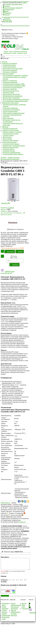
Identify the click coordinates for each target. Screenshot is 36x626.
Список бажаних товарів (4, 611)
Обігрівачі (5, 127)
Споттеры (6, 116)
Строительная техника (9, 142)
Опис (2, 273)
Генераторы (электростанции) (12, 87)
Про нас (13, 610)
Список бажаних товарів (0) (13, 8)
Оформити (7, 13)
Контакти (7, 14)
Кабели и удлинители (10, 80)
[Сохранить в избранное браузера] (28, 501)
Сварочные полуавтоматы (11, 109)
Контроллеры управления (11, 97)
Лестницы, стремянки (10, 72)
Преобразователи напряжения (12, 96)
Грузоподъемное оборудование (13, 154)
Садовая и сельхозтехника (10, 130)
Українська (7, 20)
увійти (24, 2)
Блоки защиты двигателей (11, 94)
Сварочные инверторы (10, 108)
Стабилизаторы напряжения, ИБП (14, 85)
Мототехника (7, 137)
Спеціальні (25, 608)
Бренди (24, 603)
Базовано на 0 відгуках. (14, 213)
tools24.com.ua (5, 502)
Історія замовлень (5, 607)
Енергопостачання (8, 73)
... (17, 35)
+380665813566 (9, 271)
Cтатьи (11, 51)
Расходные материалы (10, 70)
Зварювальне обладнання (10, 103)
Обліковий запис (5, 604)
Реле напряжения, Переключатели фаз (15, 101)
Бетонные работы (8, 149)
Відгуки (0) (8, 273)
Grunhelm (11, 208)
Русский (7, 18)
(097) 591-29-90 (7, 21)
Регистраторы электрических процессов (16, 99)
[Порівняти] (2, 256)
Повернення (6, 615)
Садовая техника (8, 135)
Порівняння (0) (9, 9)
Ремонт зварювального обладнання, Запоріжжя (16, 606)
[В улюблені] (2, 251)
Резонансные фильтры (10, 82)
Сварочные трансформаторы (12, 115)
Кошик (6, 11)
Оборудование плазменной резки (13, 113)
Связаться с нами (22, 53)
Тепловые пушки (8, 92)
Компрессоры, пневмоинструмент (14, 145)
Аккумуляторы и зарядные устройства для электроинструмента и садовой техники (15, 77)
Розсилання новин (5, 618)
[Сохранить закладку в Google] (22, 501)
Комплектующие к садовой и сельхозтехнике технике (12, 132)
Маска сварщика (8, 118)
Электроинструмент (9, 65)
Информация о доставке (15, 612)
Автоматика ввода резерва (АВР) (13, 84)
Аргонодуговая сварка (10, 111)
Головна (3, 157)
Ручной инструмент (9, 67)
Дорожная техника (9, 151)
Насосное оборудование (10, 140)
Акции (14, 53)
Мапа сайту (23, 606)
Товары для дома (13, 157)
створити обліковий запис (13, 4)
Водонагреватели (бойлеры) (10, 159)
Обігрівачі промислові (10, 128)
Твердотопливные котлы (11, 91)
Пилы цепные (7, 139)
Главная (6, 51)
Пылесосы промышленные (11, 152)
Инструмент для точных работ (13, 68)
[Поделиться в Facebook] (19, 501)
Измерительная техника (10, 147)
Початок (7, 6)
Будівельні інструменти (9, 63)
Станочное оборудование (11, 144)
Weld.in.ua (22, 522)
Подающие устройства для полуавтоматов (11, 120)
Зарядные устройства (10, 89)
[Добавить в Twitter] (25, 501)
